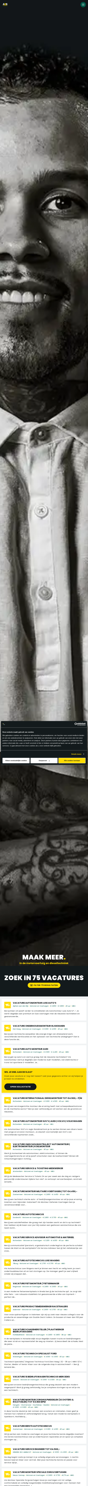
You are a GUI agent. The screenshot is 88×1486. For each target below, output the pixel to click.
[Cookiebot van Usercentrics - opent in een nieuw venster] (76, 724)
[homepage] (5, 5)
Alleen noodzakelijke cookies (16, 760)
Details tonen (76, 754)
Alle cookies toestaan (72, 760)
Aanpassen (43, 760)
